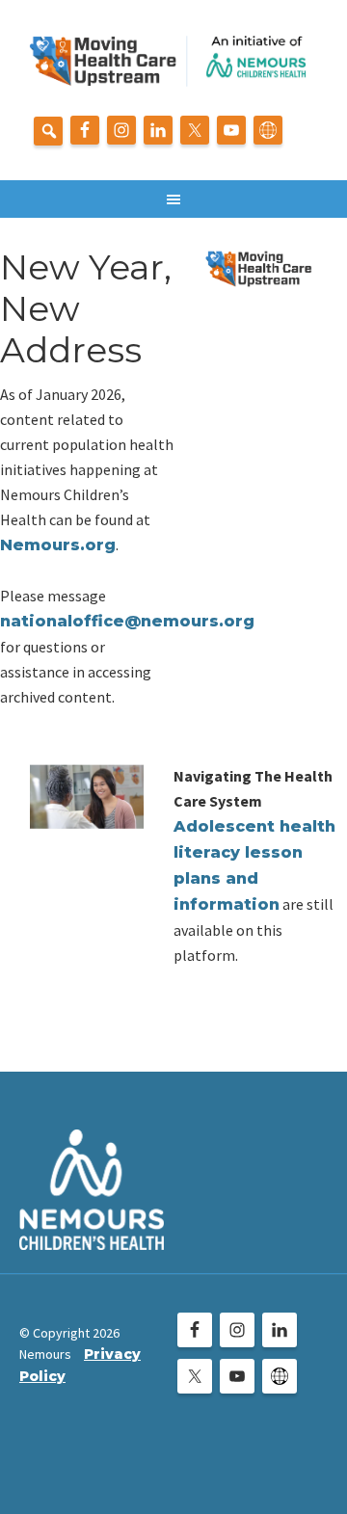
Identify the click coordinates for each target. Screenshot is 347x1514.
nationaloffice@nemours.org (127, 621)
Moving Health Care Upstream (173, 67)
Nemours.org (58, 545)
